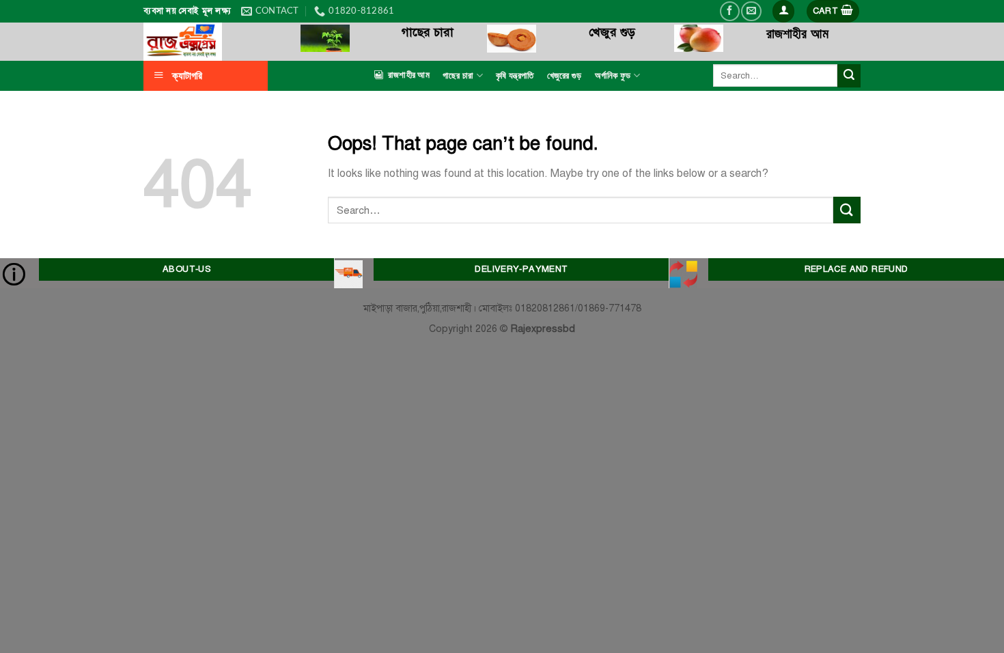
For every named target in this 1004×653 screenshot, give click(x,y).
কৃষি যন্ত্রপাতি (514, 76)
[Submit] (847, 210)
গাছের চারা (458, 76)
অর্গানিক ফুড (613, 76)
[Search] (849, 75)
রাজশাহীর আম (409, 75)
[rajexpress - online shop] (211, 42)
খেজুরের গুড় (564, 76)
